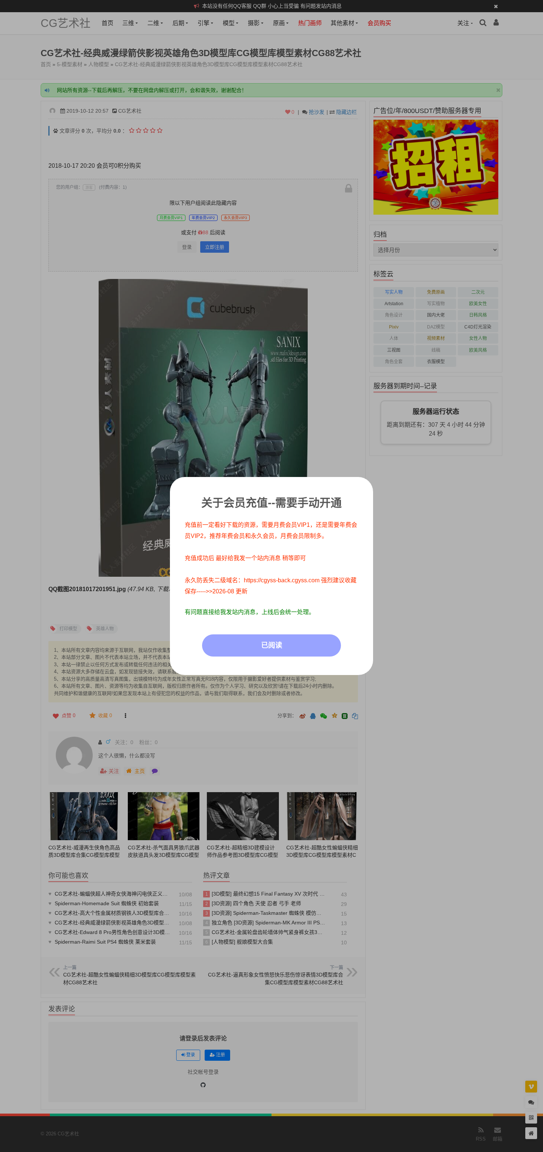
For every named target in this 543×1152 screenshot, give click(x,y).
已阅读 (271, 645)
